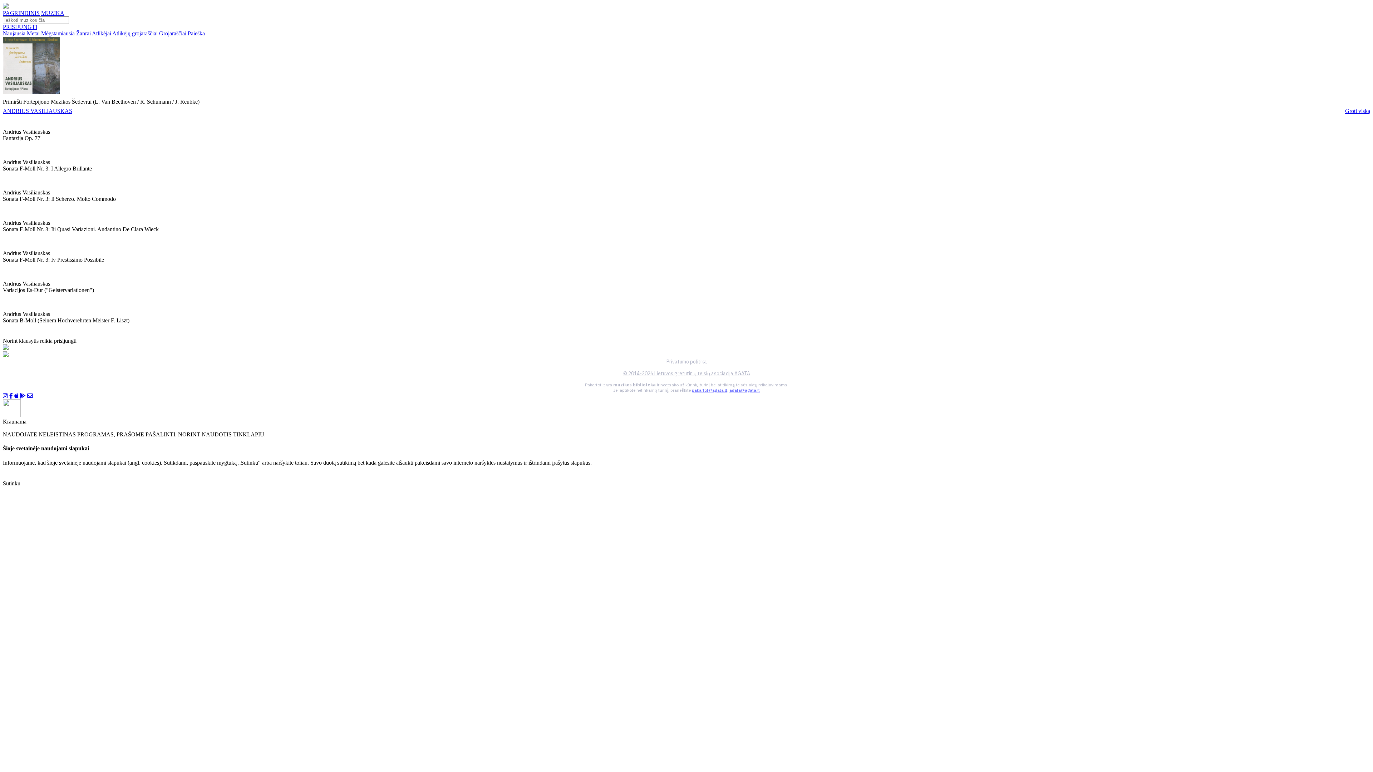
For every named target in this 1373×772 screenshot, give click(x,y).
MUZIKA (52, 13)
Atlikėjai (101, 33)
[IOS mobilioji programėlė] (16, 396)
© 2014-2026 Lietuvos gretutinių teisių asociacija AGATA (686, 373)
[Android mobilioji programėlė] (23, 396)
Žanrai (83, 33)
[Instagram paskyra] (5, 396)
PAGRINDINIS (21, 13)
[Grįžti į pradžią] (6, 7)
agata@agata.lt (744, 390)
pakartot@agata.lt (709, 390)
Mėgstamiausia (58, 33)
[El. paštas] (30, 396)
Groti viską (1357, 111)
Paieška (196, 33)
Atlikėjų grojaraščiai (135, 33)
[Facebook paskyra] (11, 396)
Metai (33, 33)
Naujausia (14, 33)
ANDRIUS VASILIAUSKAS (37, 111)
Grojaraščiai (172, 33)
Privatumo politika (686, 361)
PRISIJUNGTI (20, 27)
